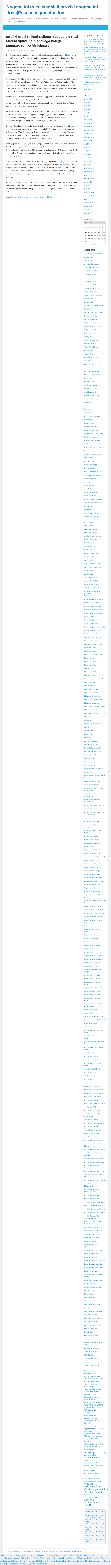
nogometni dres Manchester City (94, 805)
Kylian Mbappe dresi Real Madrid (94, 627)
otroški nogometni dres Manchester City (91, 1185)
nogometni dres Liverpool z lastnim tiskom (92, 801)
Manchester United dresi (92, 710)
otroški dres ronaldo (90, 1072)
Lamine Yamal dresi (90, 634)
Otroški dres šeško (90, 1076)
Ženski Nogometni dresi (91, 1365)
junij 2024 (87, 189)
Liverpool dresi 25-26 (91, 675)
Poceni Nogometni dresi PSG (93, 1271)
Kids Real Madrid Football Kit (93, 588)
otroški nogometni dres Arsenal (94, 1140)
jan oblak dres (88, 571)
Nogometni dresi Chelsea (92, 874)
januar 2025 (88, 165)
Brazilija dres (88, 337)
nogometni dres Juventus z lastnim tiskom (92, 795)
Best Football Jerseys (91, 319)
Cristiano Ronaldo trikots (92, 375)
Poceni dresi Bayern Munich (93, 1231)
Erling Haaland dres (90, 529)
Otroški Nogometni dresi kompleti (95, 1209)
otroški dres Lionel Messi (92, 1053)
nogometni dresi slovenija (92, 962)
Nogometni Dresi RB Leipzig (93, 956)
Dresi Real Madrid (90, 496)
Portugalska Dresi (89, 1283)
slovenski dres (88, 1339)
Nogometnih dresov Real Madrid (94, 1020)
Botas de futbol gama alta (10, 1555)
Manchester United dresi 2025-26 (94, 713)
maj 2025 (87, 151)
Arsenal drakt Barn (90, 274)
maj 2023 (87, 210)
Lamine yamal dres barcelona (93, 630)
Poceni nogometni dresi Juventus (94, 1267)
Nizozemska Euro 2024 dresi (93, 769)
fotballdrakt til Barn (90, 539)
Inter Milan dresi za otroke (92, 567)
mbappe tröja (88, 734)
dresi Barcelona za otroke (92, 440)
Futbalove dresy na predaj (37, 1563)
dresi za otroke (88, 526)
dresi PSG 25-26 (89, 489)
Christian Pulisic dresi (91, 357)
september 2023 (89, 203)
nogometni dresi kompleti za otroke (94, 1429)
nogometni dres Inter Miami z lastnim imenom (93, 789)
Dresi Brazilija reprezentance (93, 454)
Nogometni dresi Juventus (92, 884)
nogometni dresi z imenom (92, 978)
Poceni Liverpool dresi (91, 1241)
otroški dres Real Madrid (92, 1069)
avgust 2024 (88, 182)
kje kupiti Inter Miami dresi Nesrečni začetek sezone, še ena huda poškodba (94, 593)
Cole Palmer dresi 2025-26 (92, 364)
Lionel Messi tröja (90, 665)
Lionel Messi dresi (90, 658)
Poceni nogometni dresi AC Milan (94, 1261)
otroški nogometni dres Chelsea (94, 1162)
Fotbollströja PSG (89, 546)
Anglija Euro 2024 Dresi (92, 271)
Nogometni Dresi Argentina (92, 860)
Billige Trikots (26, 1558)
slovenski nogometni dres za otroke (94, 1502)
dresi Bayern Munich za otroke (93, 447)
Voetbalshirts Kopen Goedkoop (64, 1558)
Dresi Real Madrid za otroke (93, 499)
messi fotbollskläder (90, 741)
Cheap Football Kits (58, 1561)
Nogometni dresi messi (91, 926)
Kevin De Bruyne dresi (91, 584)
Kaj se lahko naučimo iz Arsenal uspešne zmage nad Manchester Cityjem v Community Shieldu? (94, 41)
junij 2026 (87, 106)
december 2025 (89, 127)
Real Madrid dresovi (90, 1315)
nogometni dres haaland (91, 785)
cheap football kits (90, 343)
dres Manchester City (91, 392)
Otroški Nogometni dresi (93, 1484)
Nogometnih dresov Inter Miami (94, 1016)
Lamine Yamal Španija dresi (93, 644)
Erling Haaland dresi (90, 532)
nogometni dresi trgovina (92, 975)
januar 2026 (88, 123)
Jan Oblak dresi (89, 574)
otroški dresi (66, 55)
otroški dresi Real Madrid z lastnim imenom (92, 1115)
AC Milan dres (89, 257)
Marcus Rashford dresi (91, 717)
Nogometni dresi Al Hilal (92, 853)
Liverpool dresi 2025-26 (91, 672)
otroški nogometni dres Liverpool (94, 1180)
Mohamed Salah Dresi (91, 744)
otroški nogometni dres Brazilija (94, 1159)
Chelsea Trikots (89, 354)
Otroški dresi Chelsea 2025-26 (93, 1086)
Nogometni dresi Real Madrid (93, 959)
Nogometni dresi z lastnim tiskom (94, 988)
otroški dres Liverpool (91, 1056)
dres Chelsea (88, 378)
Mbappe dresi (88, 731)
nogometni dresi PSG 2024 (92, 952)
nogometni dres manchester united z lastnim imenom (94, 813)
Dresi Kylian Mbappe (91, 465)
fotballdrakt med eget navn (92, 536)
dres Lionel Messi (90, 389)
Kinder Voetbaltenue (28, 1561)
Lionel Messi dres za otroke (93, 654)
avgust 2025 (88, 140)
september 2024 (89, 178)
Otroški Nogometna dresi (92, 1133)
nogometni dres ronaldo (91, 836)
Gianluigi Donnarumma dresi (93, 550)
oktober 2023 (88, 199)
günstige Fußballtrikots (91, 553)
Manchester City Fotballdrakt (93, 700)
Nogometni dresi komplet (92, 888)
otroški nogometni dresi (91, 1195)
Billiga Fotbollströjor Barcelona (94, 326)
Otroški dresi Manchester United (94, 1103)
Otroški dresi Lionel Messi (92, 1097)
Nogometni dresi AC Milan (92, 850)
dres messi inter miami (91, 399)
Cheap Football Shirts (91, 347)
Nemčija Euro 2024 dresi (92, 762)
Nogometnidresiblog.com (74, 1551)
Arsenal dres (88, 278)
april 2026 (87, 113)
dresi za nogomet (22, 196)
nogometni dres (89, 772)
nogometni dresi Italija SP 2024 (94, 881)
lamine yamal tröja (90, 648)
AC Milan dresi (89, 260)
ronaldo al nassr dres (90, 1328)
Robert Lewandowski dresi (92, 1325)
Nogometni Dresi (67, 161)
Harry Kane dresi (89, 557)
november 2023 (89, 196)
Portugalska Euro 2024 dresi (93, 1287)
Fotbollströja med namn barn (93, 543)
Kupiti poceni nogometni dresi (93, 613)
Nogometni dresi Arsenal (92, 864)
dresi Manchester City (91, 468)
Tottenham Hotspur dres (91, 1358)
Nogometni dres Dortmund (92, 781)
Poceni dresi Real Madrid (92, 1238)
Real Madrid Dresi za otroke (93, 1311)
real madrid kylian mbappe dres (94, 1318)
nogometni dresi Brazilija (90, 1415)
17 (86, 235)
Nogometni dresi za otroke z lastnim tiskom (93, 1005)
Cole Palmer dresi (89, 361)
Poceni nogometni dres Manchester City (91, 1245)
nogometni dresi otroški (91, 938)
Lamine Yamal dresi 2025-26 (93, 637)
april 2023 (87, 213)
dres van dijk (88, 409)
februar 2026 (88, 120)
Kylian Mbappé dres (90, 616)
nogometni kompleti (90, 1009)
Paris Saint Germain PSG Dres (93, 1227)
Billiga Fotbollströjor (91, 323)
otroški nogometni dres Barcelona (94, 1149)
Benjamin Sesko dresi (91, 316)
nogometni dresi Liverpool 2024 (94, 910)
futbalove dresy (43, 1561)
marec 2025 (87, 158)
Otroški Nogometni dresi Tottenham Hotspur (92, 1217)
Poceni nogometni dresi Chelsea (94, 1264)
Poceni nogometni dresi (91, 1254)
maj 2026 (87, 109)
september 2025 (89, 137)
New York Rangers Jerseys (64, 1555)
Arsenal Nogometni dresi (92, 288)
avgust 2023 (88, 206)
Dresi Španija (88, 510)
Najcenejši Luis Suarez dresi (93, 748)
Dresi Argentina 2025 (91, 427)
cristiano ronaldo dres (91, 368)
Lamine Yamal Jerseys (91, 641)
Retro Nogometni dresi (91, 1321)
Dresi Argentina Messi (91, 430)
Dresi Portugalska (89, 485)
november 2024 (89, 172)
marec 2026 (87, 116)
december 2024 (89, 168)
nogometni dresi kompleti (92, 891)
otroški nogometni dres (91, 1137)
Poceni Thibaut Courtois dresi (93, 1280)
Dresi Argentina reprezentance (93, 433)
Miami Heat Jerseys (44, 1555)
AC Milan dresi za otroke (92, 264)
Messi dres (87, 738)
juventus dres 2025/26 (91, 581)
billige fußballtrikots (90, 333)
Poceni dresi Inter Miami (92, 1234)
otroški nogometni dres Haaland (94, 1171)
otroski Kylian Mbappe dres (93, 1130)
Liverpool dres (88, 668)
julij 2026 (87, 102)
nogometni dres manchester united (94, 809)
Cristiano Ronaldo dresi (91, 371)
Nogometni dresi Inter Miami (93, 878)
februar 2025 (88, 161)
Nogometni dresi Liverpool (92, 906)
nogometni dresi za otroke (92, 995)
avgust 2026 (88, 99)
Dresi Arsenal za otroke (91, 437)
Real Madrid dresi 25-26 (92, 1304)
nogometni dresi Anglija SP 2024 (94, 857)
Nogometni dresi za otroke (92, 991)
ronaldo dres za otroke (91, 1335)
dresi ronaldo (88, 506)
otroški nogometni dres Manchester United (91, 1190)
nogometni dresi (36, 196)
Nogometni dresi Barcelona (92, 867)
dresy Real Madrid (12, 1558)
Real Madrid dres (89, 1297)
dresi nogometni (89, 482)
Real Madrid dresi (90, 1301)
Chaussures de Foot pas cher (87, 1555)
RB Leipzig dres (89, 1294)
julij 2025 (87, 144)
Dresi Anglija (88, 420)
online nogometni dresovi (92, 1023)
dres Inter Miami (89, 382)
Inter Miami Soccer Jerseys (92, 564)
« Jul (93, 244)
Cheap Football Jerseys (91, 340)
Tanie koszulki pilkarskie (78, 1561)
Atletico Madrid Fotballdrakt (93, 295)
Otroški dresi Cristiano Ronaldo (94, 1090)
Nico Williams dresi (90, 765)
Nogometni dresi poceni (91, 942)
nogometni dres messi (91, 818)
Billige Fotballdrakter (91, 330)
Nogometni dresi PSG (91, 949)
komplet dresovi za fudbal (92, 603)
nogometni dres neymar (91, 821)
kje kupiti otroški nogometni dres (94, 599)
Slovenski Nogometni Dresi (92, 1348)
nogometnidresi (89, 1013)
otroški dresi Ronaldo (91, 1120)
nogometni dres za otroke (92, 843)
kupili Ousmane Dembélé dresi (93, 606)
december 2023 (89, 192)
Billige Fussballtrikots (42, 1558)
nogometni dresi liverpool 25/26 (94, 913)
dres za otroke (88, 413)
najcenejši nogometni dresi (92, 751)
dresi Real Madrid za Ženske (93, 503)
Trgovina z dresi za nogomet (93, 1362)
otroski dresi (88, 1079)
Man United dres (89, 686)
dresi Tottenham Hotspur (92, 513)
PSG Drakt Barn (89, 1290)
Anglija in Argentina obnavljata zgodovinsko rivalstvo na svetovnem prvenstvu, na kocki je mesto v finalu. (94, 68)
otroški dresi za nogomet (92, 1126)
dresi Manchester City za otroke (94, 471)
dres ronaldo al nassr (90, 406)
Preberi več (87, 89)
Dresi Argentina (89, 423)
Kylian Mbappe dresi (90, 623)
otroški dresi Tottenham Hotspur (94, 1123)
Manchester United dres (91, 703)
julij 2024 (87, 185)
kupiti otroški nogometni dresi (93, 610)
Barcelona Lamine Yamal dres (93, 305)
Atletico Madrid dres (90, 292)
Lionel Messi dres (90, 651)
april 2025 (87, 154)
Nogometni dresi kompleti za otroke (93, 1465)
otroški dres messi (90, 1060)
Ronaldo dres (88, 1332)
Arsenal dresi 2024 (90, 281)
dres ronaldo (88, 402)
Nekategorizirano (89, 758)
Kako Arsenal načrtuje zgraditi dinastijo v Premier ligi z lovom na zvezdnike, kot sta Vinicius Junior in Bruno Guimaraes (95, 50)
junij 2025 (87, 147)
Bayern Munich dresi (90, 309)
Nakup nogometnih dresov (92, 755)
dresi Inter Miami (89, 461)
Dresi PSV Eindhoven (91, 492)
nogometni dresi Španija (91, 966)
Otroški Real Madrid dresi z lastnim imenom (93, 1222)
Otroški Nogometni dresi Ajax (93, 1202)
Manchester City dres (91, 692)
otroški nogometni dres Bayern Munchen (93, 1481)
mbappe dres (88, 720)
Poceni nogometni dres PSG (93, 1250)
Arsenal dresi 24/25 (90, 285)
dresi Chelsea (88, 458)
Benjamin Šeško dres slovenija (93, 312)
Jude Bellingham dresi (91, 577)
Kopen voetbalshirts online (88, 1558)
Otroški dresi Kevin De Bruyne (94, 1093)
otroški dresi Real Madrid (92, 1110)
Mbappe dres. (88, 727)
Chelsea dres (88, 350)
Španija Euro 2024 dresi (91, 1351)
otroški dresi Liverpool (91, 1100)
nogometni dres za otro (91, 839)
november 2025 (89, 130)
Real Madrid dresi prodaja (92, 1308)
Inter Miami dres (89, 560)
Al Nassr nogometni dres (92, 267)
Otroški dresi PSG (90, 1107)
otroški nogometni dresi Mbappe (94, 1212)
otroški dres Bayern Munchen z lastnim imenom (94, 1043)
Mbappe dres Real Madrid (92, 724)
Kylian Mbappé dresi (90, 620)
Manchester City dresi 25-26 (93, 696)
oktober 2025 (88, 134)
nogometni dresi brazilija (92, 871)
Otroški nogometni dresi (92, 1199)
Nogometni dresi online (91, 935)
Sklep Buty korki (28, 1555)
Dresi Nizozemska (90, 478)
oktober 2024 (88, 175)
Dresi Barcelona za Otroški (92, 444)
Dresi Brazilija (88, 451)
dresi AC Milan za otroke (92, 416)
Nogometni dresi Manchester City (94, 917)
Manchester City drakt (91, 689)
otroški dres (88, 1027)
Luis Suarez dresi (89, 682)
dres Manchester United (91, 395)
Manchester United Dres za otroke (94, 706)
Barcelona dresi (89, 302)
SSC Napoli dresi (89, 1355)
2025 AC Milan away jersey (93, 254)
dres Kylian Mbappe (90, 385)
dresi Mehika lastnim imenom (93, 475)
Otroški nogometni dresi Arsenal (94, 1205)
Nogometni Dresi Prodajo (92, 945)
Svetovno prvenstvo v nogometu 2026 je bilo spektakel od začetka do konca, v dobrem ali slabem (94, 59)
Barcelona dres (89, 299)
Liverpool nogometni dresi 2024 (94, 679)
